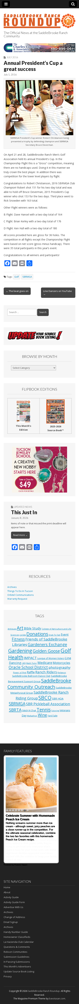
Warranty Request (17, 598)
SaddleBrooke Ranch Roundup (44, 991)
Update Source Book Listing (19, 971)
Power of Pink (19, 672)
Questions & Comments (17, 947)
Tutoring (55, 710)
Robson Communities (15, 951)
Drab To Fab (54, 635)
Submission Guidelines (16, 956)
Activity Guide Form (14, 902)
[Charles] (39, 47)
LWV (24, 663)
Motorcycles (61, 663)
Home (7, 887)
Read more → (20, 535)
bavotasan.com (57, 998)
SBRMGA (27, 276)
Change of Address (14, 917)
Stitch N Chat (29, 710)
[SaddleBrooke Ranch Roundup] (39, 18)
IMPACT (30, 657)
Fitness (18, 639)
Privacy (8, 976)
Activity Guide (11, 897)
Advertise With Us (13, 907)
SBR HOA (57, 698)
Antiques (12, 629)
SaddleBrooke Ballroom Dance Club (31, 676)
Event (65, 635)
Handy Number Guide (16, 932)
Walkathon (32, 715)
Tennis (44, 709)
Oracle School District (28, 667)
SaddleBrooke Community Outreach (39, 683)
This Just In (24, 512)
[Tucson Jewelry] (39, 470)
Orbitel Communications (20, 595)
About (7, 892)
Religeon (62, 672)
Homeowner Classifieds (17, 937)
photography (59, 667)
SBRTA (15, 710)
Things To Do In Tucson (20, 591)
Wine (42, 715)
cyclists (22, 635)
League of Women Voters (50, 658)
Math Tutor (31, 663)
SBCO (44, 697)
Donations (37, 634)
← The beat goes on (17, 291)
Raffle (31, 672)
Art (20, 628)
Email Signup (11, 922)
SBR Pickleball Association (48, 703)
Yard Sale (53, 715)
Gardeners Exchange (47, 644)
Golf (16, 276)
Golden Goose (46, 651)
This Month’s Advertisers (17, 966)
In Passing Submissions (17, 961)
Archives (12, 587)
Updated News (23, 506)
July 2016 (12, 57)
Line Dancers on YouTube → (57, 292)
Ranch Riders (46, 672)
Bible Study (32, 628)
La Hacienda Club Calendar (19, 942)
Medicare (44, 662)
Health (15, 657)
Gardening (20, 650)
